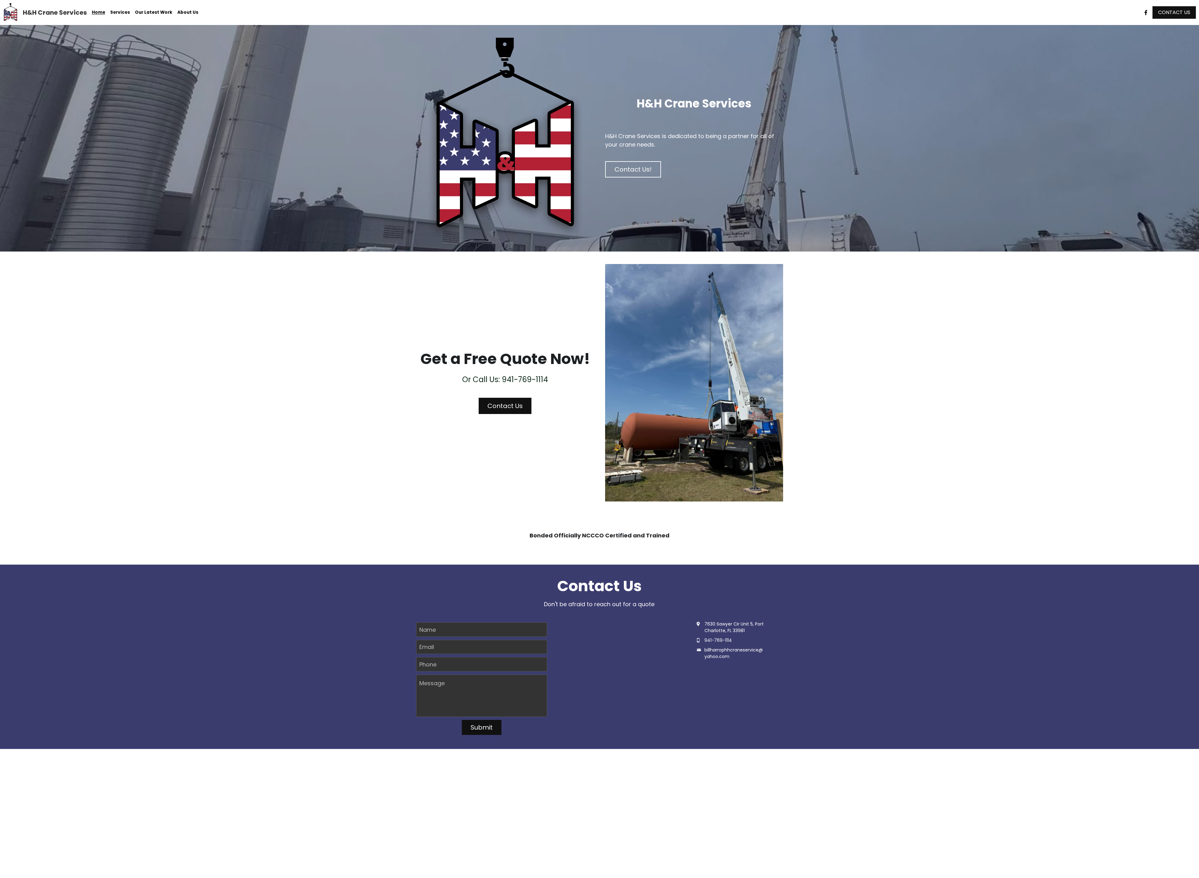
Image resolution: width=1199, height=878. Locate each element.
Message (432, 683)
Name (427, 629)
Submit (482, 727)
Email (426, 647)
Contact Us (505, 406)
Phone (428, 664)
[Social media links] (1145, 12)
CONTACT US (1174, 12)
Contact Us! (633, 169)
